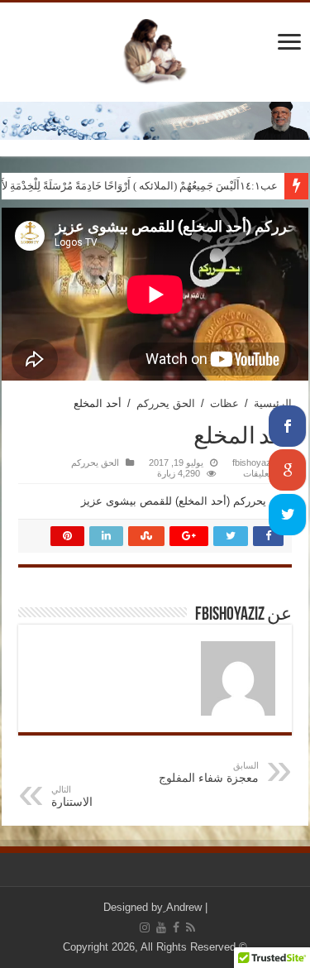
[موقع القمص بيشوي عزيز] (155, 49)
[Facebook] (176, 927)
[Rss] (190, 927)
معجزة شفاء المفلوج (209, 772)
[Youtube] (161, 927)
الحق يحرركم (165, 403)
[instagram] (144, 927)
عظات (224, 403)
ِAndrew (184, 907)
